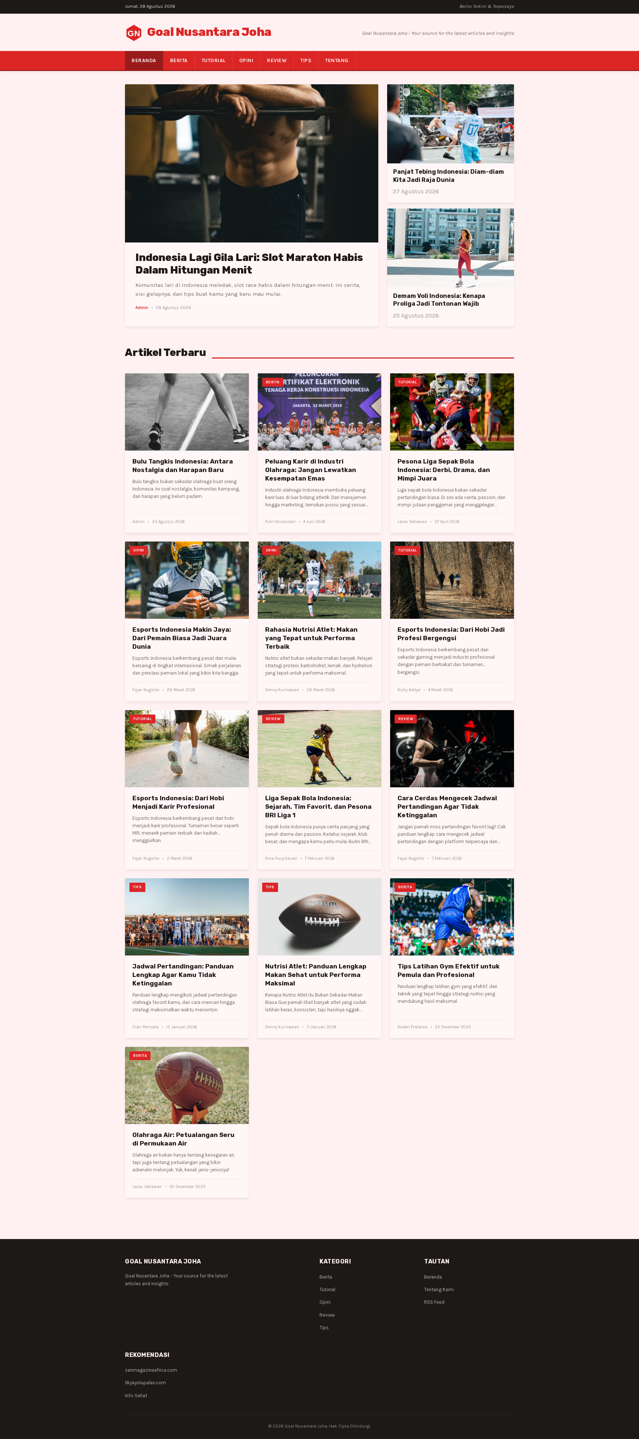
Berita (179, 60)
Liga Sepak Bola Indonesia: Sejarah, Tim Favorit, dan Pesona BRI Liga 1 (318, 806)
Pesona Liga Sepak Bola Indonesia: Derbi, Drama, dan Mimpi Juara (444, 470)
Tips (305, 60)
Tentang (337, 60)
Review (277, 60)
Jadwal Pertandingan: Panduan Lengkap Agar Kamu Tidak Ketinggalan (183, 975)
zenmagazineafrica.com (151, 1370)
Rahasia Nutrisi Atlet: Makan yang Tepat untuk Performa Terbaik (311, 638)
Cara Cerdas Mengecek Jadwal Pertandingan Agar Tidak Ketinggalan (447, 806)
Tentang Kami (439, 1289)
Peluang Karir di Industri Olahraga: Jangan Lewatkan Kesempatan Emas (310, 470)
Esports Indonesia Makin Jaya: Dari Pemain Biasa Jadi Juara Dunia (181, 638)
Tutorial (214, 60)
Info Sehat (136, 1395)
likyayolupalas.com (145, 1382)
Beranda (144, 60)
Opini (246, 60)
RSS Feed (434, 1302)
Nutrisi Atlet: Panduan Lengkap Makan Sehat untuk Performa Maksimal (315, 975)
